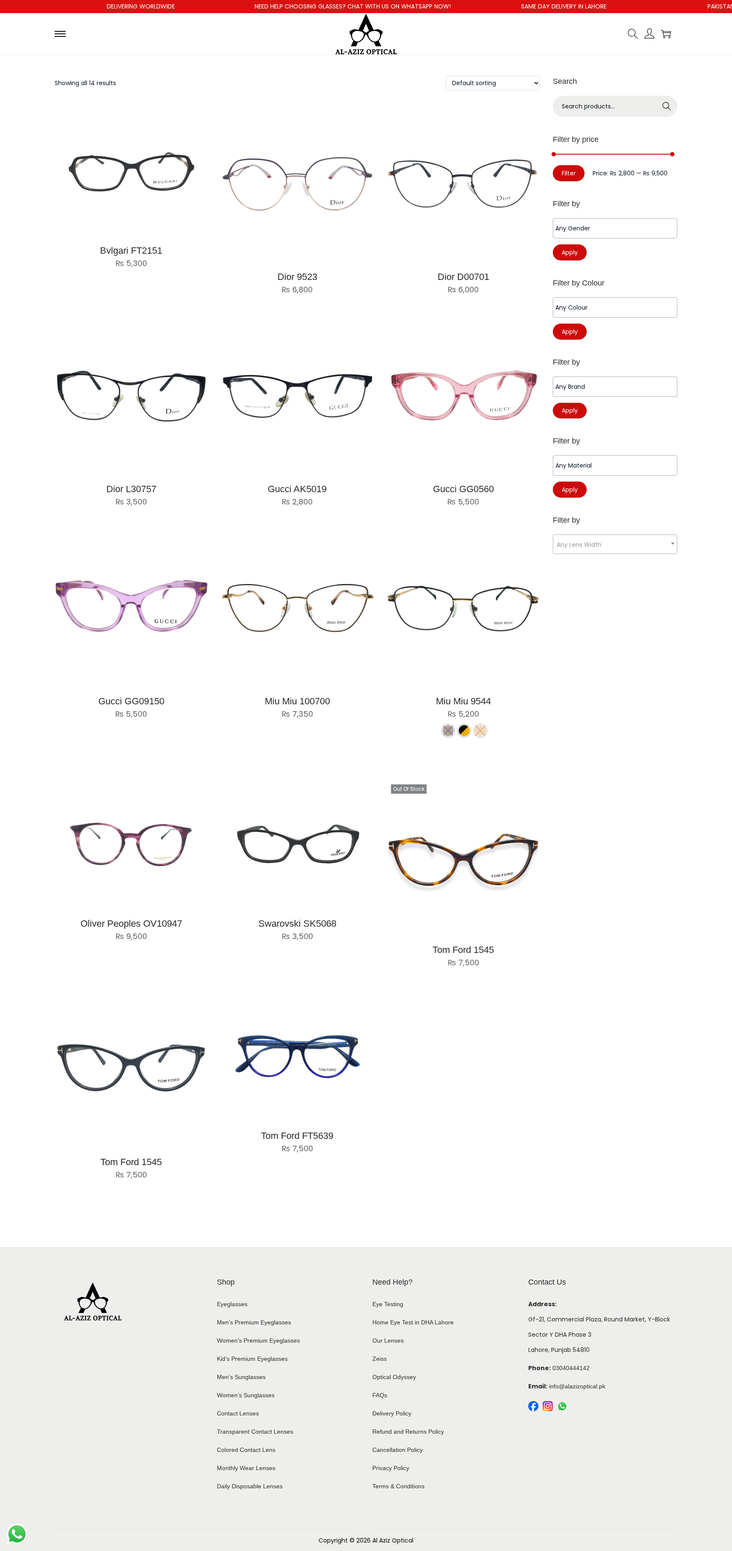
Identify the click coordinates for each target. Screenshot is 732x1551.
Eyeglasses (232, 1304)
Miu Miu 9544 (463, 701)
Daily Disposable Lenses (250, 1486)
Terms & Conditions (398, 1486)
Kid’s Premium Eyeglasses (252, 1358)
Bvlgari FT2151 (131, 250)
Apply (570, 252)
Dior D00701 (463, 276)
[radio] (464, 730)
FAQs (379, 1395)
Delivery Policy (391, 1413)
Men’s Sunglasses (241, 1377)
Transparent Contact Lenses (255, 1431)
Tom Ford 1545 (463, 949)
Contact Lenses (238, 1413)
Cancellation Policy (397, 1449)
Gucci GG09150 (131, 701)
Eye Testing (387, 1304)
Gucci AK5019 (297, 489)
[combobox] (615, 544)
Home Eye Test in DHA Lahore (413, 1322)
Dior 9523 (297, 276)
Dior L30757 (131, 489)
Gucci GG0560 (463, 489)
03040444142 (571, 1368)
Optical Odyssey (394, 1377)
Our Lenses (388, 1340)
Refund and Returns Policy (408, 1431)
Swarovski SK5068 (297, 923)
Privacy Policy (390, 1468)
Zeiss (379, 1358)
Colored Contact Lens (246, 1449)
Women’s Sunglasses (245, 1395)
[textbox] (617, 228)
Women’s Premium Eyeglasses (258, 1340)
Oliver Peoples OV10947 (131, 923)
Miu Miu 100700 (297, 701)
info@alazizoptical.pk (577, 1386)
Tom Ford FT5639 (297, 1135)
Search (667, 106)
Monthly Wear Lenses (246, 1468)
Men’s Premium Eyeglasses (254, 1322)
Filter (569, 173)
